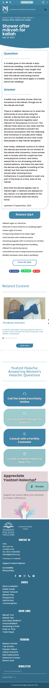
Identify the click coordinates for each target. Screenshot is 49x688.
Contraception (9, 603)
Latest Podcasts (10, 652)
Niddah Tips (8, 617)
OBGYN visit (8, 600)
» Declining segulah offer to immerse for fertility (23, 241)
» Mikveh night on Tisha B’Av (14, 223)
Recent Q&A (8, 660)
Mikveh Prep (8, 594)
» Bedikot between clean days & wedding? (20, 255)
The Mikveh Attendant (13, 322)
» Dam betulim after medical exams (17, 237)
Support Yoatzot (9, 563)
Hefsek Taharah (10, 592)
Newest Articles (9, 643)
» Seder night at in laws (12, 230)
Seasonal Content (11, 657)
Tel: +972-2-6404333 (11, 552)
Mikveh (30, 18)
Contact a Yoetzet (11, 558)
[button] (14, 271)
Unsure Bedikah (9, 623)
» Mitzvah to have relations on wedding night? (22, 227)
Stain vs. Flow (9, 629)
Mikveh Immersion (11, 338)
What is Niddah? (10, 586)
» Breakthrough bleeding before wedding (20, 244)
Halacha (21, 563)
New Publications (10, 655)
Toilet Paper (8, 632)
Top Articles (8, 646)
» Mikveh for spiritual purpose (15, 248)
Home (4, 18)
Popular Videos (9, 649)
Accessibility (7, 567)
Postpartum (8, 597)
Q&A (11, 18)
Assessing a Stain (11, 626)
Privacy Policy (8, 570)
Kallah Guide (20, 18)
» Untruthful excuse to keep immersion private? (22, 251)
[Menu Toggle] (45, 9)
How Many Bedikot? (11, 620)
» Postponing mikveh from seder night (18, 234)
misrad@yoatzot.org (11, 554)
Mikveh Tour (8, 615)
